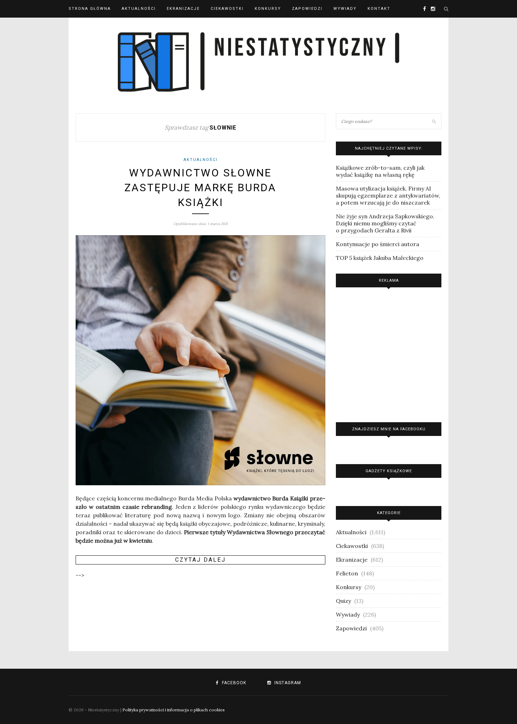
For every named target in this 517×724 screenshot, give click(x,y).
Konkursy (268, 8)
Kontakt (379, 8)
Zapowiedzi (307, 8)
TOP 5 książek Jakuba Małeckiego (379, 257)
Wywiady (345, 8)
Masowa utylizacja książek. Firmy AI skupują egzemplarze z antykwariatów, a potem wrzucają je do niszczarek (388, 195)
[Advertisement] (388, 353)
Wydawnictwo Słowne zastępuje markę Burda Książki (200, 187)
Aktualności (139, 8)
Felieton (347, 573)
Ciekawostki (227, 8)
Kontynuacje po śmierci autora (377, 244)
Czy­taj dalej (200, 559)
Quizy (343, 600)
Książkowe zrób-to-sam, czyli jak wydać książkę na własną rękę (380, 171)
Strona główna (90, 8)
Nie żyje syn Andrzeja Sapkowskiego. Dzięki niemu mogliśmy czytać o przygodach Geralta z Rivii (385, 223)
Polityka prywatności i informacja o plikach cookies (173, 709)
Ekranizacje (183, 8)
